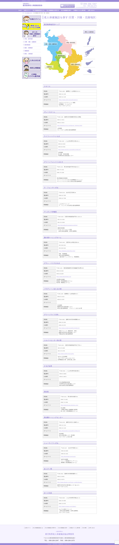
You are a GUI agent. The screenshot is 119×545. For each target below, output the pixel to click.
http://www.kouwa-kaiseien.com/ (69, 405)
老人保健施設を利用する (50, 527)
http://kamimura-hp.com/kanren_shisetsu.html (69, 125)
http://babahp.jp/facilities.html (67, 251)
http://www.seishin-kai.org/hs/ (66, 353)
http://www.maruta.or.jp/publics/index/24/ (69, 149)
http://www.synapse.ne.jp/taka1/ (67, 506)
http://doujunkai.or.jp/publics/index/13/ (69, 430)
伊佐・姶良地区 (29, 39)
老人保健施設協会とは (38, 527)
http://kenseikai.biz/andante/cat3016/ (68, 225)
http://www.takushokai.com (63, 276)
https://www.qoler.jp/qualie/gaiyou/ (68, 99)
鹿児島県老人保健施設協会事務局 (59, 534)
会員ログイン (28, 527)
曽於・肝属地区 (29, 48)
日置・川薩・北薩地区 (30, 42)
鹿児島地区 (27, 44)
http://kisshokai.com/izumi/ (68, 456)
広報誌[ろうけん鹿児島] (75, 527)
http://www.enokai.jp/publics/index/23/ (69, 328)
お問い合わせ (92, 527)
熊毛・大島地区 (29, 53)
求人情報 (85, 527)
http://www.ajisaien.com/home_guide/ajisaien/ (69, 482)
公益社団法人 (59, 531)
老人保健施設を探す (63, 527)
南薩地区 (27, 50)
